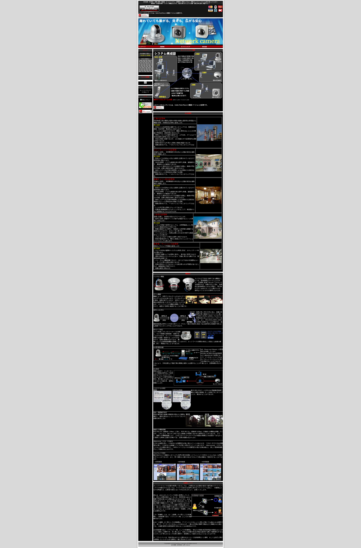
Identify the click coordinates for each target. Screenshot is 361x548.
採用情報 (179, 545)
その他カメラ (145, 92)
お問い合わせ (186, 545)
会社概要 (173, 545)
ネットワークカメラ (145, 90)
